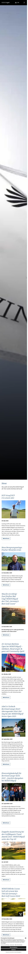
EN (18, 2)
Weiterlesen (6, 538)
